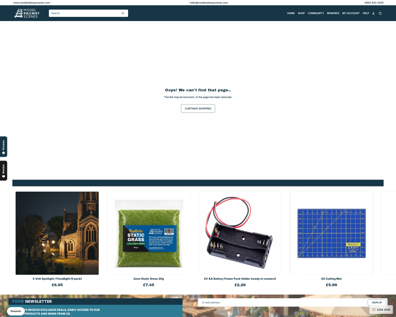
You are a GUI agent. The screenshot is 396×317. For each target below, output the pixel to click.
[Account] (373, 13)
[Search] (123, 13)
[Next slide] (380, 239)
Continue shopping (198, 108)
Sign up (377, 302)
